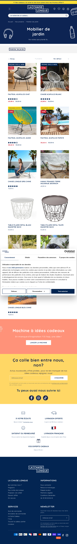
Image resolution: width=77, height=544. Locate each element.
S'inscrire (59, 378)
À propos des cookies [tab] (67, 257)
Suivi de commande (15, 511)
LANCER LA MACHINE (38, 343)
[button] (9, 8)
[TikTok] (45, 397)
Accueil (10, 22)
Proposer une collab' (15, 493)
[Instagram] (38, 397)
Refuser (14, 291)
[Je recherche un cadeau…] (66, 15)
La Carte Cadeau (14, 516)
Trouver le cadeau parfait (16, 521)
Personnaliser (37, 291)
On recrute (12, 498)
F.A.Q (10, 519)
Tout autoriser (63, 291)
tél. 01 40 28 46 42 (47, 498)
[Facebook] (31, 397)
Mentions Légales (47, 493)
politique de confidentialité (59, 383)
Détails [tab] (27, 257)
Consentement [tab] (10, 257)
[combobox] (38, 15)
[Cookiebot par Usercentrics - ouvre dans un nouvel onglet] (66, 251)
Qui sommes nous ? (15, 485)
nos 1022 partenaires (16, 267)
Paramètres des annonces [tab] (47, 257)
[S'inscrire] (66, 517)
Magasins (11, 487)
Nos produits (19, 22)
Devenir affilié (13, 495)
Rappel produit (46, 490)
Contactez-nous (28, 422)
